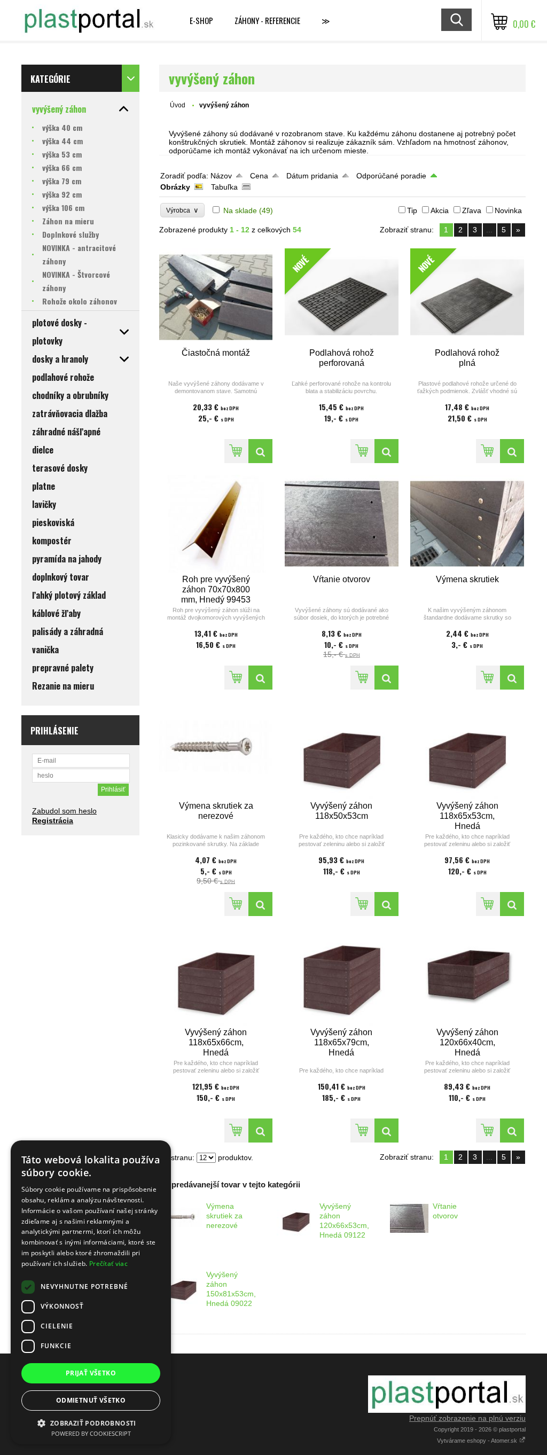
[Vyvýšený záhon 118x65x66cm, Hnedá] (216, 977)
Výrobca (182, 210)
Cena (259, 175)
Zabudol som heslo (64, 811)
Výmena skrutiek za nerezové (224, 1216)
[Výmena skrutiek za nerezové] (216, 750)
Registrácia (52, 820)
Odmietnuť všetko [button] (91, 1400)
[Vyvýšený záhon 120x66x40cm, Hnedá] (467, 977)
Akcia (440, 210)
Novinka (508, 210)
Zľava (471, 210)
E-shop (201, 20)
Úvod (177, 105)
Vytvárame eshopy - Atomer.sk (478, 1440)
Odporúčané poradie (391, 175)
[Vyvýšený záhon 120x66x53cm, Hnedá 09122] (296, 1218)
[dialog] (91, 1292)
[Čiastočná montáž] (216, 297)
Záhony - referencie (267, 20)
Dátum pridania (312, 175)
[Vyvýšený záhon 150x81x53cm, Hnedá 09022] (182, 1287)
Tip (412, 210)
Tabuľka (224, 187)
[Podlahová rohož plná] (512, 451)
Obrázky (175, 187)
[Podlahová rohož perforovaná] (386, 451)
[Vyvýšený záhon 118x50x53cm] (341, 750)
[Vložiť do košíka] (236, 451)
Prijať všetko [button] (91, 1373)
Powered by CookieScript (91, 1433)
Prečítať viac (108, 1263)
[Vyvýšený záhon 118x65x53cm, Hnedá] (467, 750)
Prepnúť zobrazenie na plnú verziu (467, 1418)
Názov (221, 175)
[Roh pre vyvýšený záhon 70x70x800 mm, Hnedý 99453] (216, 524)
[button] (90, 1423)
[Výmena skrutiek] (467, 524)
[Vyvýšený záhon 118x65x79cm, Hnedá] (341, 977)
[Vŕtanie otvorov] (341, 524)
